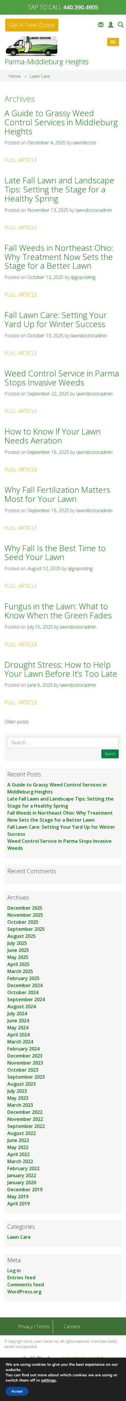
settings (48, 1380)
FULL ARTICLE (20, 159)
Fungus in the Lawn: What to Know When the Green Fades (58, 610)
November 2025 (25, 915)
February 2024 (23, 1048)
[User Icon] (111, 24)
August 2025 (21, 936)
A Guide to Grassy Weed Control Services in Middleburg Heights (61, 122)
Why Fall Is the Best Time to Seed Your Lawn (55, 552)
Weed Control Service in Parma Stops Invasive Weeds (61, 378)
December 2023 (24, 1056)
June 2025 (18, 950)
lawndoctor (84, 142)
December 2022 (24, 1112)
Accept (17, 1391)
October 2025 (22, 922)
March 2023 (20, 1105)
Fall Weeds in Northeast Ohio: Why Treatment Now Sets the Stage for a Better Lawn (58, 256)
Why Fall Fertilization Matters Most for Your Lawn (57, 494)
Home (15, 76)
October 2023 (22, 1070)
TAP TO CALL (63, 7)
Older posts (16, 721)
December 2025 (24, 908)
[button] (121, 24)
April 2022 (18, 1154)
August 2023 (21, 1084)
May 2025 (17, 957)
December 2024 (24, 985)
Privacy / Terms (34, 1326)
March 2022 (20, 1161)
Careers (72, 1326)
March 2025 (20, 971)
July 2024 (17, 1013)
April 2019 (18, 1203)
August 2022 (21, 1133)
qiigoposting (83, 277)
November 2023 (25, 1063)
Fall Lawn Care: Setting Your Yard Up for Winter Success (55, 319)
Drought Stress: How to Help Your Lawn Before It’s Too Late (60, 669)
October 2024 (22, 992)
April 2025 (18, 964)
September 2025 (26, 929)
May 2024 (17, 1027)
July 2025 (17, 943)
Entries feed (21, 1277)
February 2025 (23, 978)
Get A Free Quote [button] (32, 25)
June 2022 (18, 1140)
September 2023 (26, 1077)
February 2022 (23, 1168)
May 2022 (17, 1147)
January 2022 (21, 1175)
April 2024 (18, 1034)
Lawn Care (40, 76)
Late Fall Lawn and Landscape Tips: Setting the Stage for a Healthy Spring (59, 189)
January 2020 (21, 1182)
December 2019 (24, 1189)
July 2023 (17, 1091)
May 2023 (17, 1098)
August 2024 (21, 1006)
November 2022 (25, 1119)
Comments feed (25, 1284)
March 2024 (20, 1041)
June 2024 (18, 1020)
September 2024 (26, 999)
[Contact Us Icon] (101, 24)
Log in (14, 1270)
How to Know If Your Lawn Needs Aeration (52, 436)
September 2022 (26, 1126)
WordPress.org (24, 1291)
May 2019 (17, 1196)
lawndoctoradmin (94, 210)
